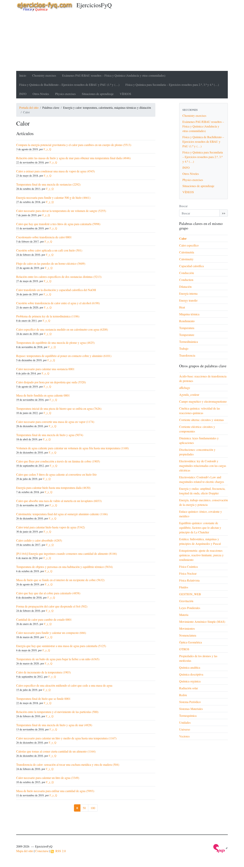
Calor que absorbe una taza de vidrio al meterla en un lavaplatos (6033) (59, 501)
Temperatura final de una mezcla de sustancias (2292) (48, 184)
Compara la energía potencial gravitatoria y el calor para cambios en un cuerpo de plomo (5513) (73, 145)
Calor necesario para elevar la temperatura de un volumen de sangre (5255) (61, 211)
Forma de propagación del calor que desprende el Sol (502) (51, 606)
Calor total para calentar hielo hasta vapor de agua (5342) (50, 527)
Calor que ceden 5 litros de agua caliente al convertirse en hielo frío (56, 474)
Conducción (186, 273)
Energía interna (188, 293)
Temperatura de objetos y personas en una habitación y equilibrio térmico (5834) (64, 567)
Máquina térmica (189, 314)
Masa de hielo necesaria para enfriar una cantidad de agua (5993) (55, 791)
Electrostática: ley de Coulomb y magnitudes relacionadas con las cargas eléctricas (202, 465)
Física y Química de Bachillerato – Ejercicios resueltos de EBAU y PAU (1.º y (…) (69, 85)
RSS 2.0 (60, 851)
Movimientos (187, 628)
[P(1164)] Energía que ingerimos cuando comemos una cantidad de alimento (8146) (66, 554)
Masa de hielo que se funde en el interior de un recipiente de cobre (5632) (60, 580)
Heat (182, 307)
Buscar (183, 206)
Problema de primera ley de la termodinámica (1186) (47, 316)
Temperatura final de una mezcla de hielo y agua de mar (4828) (54, 725)
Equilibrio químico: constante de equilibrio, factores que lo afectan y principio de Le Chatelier (200, 527)
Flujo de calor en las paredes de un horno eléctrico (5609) (50, 263)
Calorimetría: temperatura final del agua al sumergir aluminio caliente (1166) (62, 514)
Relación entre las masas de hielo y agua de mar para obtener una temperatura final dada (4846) (73, 158)
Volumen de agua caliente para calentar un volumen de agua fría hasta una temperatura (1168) (72, 448)
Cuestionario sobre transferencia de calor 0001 (44, 237)
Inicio (22, 75)
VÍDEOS (125, 94)
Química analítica (189, 667)
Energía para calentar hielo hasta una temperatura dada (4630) (53, 488)
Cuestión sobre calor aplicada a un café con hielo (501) (49, 250)
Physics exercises (65, 94)
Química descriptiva (191, 674)
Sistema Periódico (190, 702)
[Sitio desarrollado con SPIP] (220, 848)
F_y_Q (47, 149)
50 (84, 808)
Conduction (186, 280)
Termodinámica (188, 342)
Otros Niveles (41, 94)
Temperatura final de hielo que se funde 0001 (43, 699)
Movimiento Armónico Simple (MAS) (202, 622)
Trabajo (183, 348)
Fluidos (183, 587)
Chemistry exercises (44, 75)
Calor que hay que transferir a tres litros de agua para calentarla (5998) (58, 224)
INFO (22, 94)
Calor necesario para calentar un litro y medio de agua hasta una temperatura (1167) (66, 738)
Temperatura (186, 328)
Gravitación (186, 601)
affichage (184, 388)
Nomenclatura (187, 635)
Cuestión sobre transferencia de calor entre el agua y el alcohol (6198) (58, 303)
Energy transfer (188, 300)
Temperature (186, 335)
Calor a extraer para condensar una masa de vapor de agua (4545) (55, 171)
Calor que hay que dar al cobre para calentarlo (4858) (48, 593)
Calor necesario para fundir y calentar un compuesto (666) (51, 633)
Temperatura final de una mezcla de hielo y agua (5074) (49, 435)
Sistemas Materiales (191, 709)
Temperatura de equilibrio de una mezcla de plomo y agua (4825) (55, 343)
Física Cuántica (188, 566)
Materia (183, 615)
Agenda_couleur (189, 395)
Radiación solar (188, 688)
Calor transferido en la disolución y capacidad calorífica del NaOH (56, 290)
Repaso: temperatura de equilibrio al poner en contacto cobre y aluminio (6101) (63, 356)
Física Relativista (189, 580)
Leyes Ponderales (189, 608)
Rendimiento (187, 321)
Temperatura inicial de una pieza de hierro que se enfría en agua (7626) (58, 408)
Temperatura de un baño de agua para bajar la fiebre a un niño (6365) (57, 659)
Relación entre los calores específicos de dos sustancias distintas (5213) (58, 277)
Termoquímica (188, 716)
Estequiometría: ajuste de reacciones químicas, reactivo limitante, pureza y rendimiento (201, 555)
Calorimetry (186, 259)
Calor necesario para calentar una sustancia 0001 (45, 369)
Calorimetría (186, 252)
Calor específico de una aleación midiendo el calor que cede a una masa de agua (64, 685)
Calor (183, 238)
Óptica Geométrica (190, 642)
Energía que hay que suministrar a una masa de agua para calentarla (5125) (61, 646)
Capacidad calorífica (191, 266)
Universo (184, 729)
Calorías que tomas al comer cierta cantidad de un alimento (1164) (56, 751)
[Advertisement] (122, 42)
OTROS (184, 649)
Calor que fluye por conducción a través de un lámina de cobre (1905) (58, 461)
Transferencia (187, 355)
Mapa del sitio (24, 851)
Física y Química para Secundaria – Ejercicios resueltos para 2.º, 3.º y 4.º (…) (172, 85)
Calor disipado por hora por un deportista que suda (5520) (51, 382)
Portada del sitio (29, 107)
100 (93, 808)
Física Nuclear (188, 573)
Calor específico (189, 245)
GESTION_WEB (190, 594)
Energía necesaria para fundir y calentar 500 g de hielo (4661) (53, 197)
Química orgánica (190, 681)
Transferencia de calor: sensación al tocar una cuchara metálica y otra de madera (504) (67, 764)
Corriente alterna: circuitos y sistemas (201, 420)
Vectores (184, 736)
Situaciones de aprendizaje (98, 94)
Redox (183, 695)
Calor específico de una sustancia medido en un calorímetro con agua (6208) (62, 329)
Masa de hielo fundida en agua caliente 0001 (43, 395)
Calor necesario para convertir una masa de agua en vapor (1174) (55, 422)
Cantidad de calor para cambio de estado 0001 (44, 619)
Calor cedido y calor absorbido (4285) (39, 540)
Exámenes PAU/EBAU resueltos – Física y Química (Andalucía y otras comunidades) (113, 75)
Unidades (185, 722)
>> (223, 213)
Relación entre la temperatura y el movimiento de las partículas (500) (57, 712)
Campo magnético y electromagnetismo (203, 401)
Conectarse (42, 851)
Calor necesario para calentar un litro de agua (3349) (47, 778)
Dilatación (185, 287)
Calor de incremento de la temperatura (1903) (43, 672)
